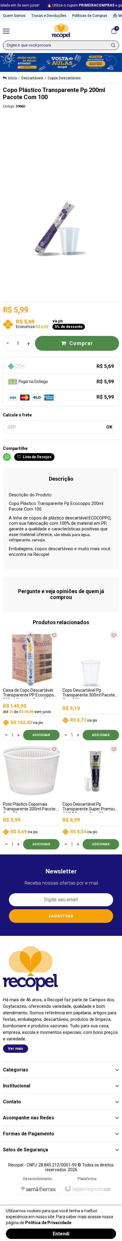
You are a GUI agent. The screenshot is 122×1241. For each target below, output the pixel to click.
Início (12, 78)
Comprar (81, 343)
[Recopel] (61, 30)
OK (109, 427)
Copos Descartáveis (64, 78)
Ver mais (15, 1049)
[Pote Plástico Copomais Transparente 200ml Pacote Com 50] (31, 796)
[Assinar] (61, 916)
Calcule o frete (17, 415)
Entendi (61, 1234)
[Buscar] (113, 45)
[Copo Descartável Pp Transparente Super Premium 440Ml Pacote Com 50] (90, 796)
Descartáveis (32, 78)
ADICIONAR (41, 735)
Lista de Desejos (37, 457)
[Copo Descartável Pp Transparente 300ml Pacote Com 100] (90, 685)
